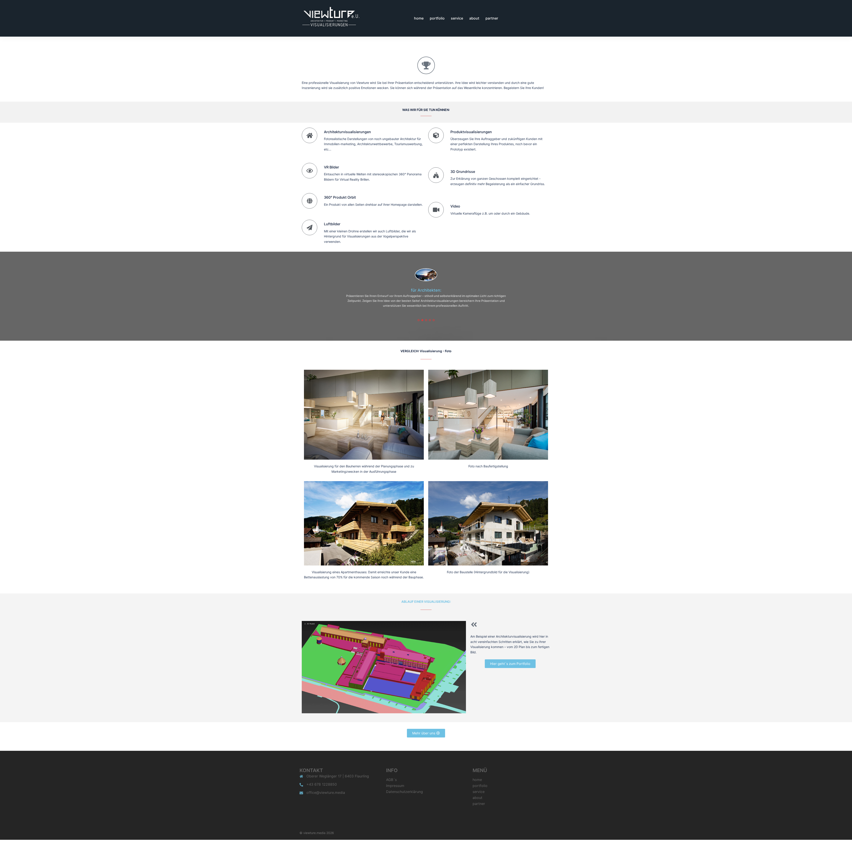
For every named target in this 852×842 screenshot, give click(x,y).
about (474, 18)
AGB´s (391, 775)
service (457, 18)
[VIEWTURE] (330, 18)
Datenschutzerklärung (404, 787)
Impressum (395, 781)
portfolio (437, 18)
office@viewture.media (325, 787)
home (419, 18)
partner (491, 18)
